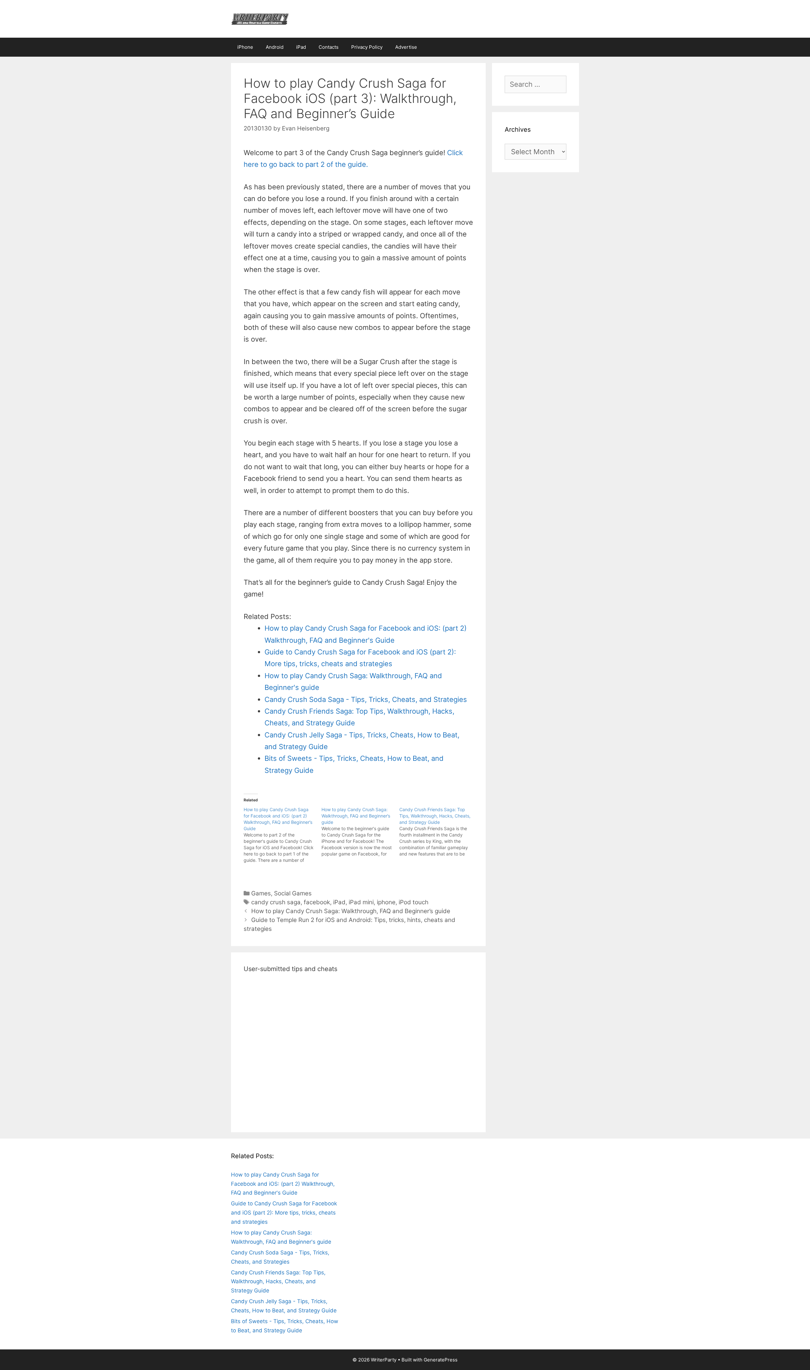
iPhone (245, 47)
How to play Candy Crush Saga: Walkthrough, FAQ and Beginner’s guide (350, 911)
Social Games (293, 893)
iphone (386, 902)
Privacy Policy (367, 47)
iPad (301, 47)
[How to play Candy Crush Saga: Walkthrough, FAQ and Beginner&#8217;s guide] (360, 831)
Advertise (406, 47)
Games (261, 893)
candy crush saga (276, 902)
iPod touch (413, 902)
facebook (317, 902)
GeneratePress (441, 1360)
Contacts (329, 47)
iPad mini (361, 902)
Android (275, 47)
